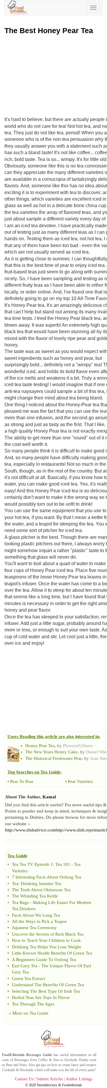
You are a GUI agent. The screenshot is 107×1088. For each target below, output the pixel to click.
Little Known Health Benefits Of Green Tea (52, 953)
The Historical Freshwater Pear (53, 758)
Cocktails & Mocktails (18, 1070)
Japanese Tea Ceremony (34, 927)
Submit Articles (50, 1079)
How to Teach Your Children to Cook (46, 940)
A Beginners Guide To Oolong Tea (44, 959)
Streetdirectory (47, 1085)
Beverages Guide (39, 1055)
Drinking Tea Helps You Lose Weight (46, 946)
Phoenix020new (78, 745)
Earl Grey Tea (24, 965)
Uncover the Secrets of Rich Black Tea (48, 934)
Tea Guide (38, 1013)
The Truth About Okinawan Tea (41, 889)
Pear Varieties (80, 781)
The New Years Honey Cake (51, 751)
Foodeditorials (72, 1085)
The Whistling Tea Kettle (35, 896)
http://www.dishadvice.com (30, 830)
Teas (56, 1060)
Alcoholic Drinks (76, 1060)
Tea (15, 883)
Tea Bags (20, 902)
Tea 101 (62, 864)
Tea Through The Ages (33, 1004)
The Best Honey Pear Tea (48, 30)
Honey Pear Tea (40, 745)
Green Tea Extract (28, 978)
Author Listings (79, 1079)
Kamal (49, 796)
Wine (23, 1065)
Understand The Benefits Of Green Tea (48, 984)
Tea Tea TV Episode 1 (32, 864)
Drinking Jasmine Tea (41, 883)
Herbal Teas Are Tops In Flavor (41, 997)
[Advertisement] (53, 74)
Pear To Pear (21, 781)
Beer (9, 1065)
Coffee (43, 1060)
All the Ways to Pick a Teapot (39, 921)
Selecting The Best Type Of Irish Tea (46, 991)
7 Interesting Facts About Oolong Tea (46, 877)
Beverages (21, 1060)
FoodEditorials (13, 1055)
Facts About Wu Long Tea (36, 915)
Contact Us (24, 1079)
